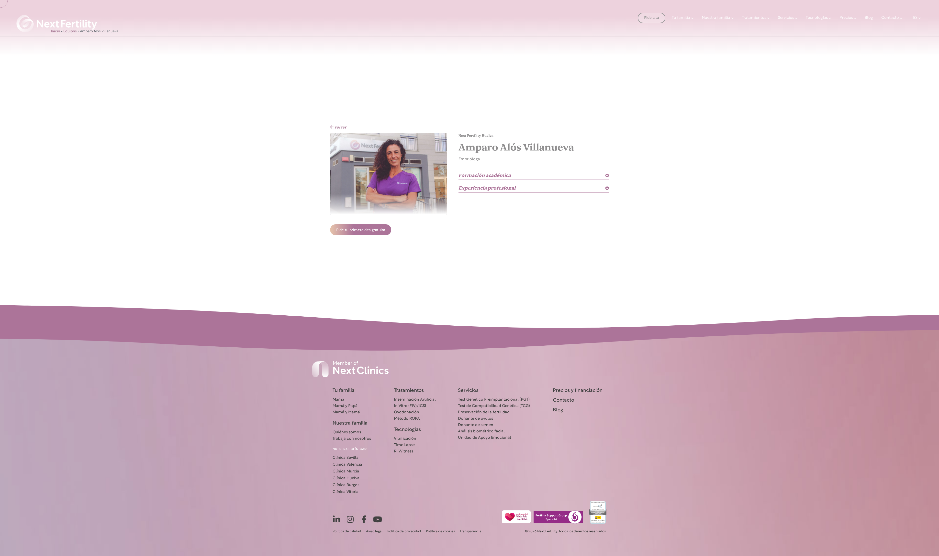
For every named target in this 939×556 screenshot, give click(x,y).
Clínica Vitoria (345, 492)
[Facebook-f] (364, 519)
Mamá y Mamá (346, 412)
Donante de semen (475, 425)
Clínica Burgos (346, 485)
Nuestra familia (716, 18)
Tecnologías (817, 18)
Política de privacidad (404, 531)
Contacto (890, 18)
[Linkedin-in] (336, 519)
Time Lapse (404, 445)
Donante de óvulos (475, 418)
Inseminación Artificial (415, 399)
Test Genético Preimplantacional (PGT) (494, 399)
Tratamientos (754, 18)
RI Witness (403, 451)
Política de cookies (440, 531)
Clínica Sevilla (345, 458)
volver (340, 127)
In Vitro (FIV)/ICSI (410, 406)
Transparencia (470, 531)
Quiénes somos (347, 432)
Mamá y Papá (345, 406)
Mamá (338, 399)
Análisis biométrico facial (481, 431)
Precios (846, 18)
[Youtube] (377, 519)
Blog (869, 18)
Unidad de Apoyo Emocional (484, 437)
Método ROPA (407, 418)
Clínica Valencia (347, 464)
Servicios (786, 18)
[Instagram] (350, 519)
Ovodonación (406, 412)
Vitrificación (405, 438)
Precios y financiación (578, 390)
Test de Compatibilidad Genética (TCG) (494, 406)
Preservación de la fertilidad (484, 412)
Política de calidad (347, 531)
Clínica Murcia (346, 471)
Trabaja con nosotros (352, 438)
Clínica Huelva (346, 478)
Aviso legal (374, 531)
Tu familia (681, 18)
